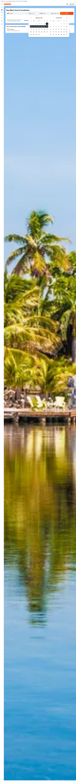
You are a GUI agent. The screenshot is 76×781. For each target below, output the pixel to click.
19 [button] (53, 31)
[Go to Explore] (1, 15)
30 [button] (39, 34)
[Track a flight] (1, 18)
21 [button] (33, 31)
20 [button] (31, 31)
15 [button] (36, 29)
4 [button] (44, 23)
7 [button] (33, 26)
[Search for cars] (1, 12)
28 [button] (33, 34)
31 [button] (66, 34)
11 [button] (44, 26)
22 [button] (36, 31)
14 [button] (33, 29)
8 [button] (36, 26)
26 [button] (47, 31)
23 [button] (39, 31)
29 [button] (36, 34)
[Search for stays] (1, 10)
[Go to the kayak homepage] (7, 4)
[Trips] (1, 21)
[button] (75, 1)
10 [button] (41, 26)
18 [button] (44, 29)
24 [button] (41, 31)
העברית (25, 1)
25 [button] (44, 31)
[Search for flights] (1, 7)
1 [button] (61, 23)
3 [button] (41, 23)
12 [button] (53, 29)
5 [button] (53, 26)
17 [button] (41, 29)
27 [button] (56, 34)
